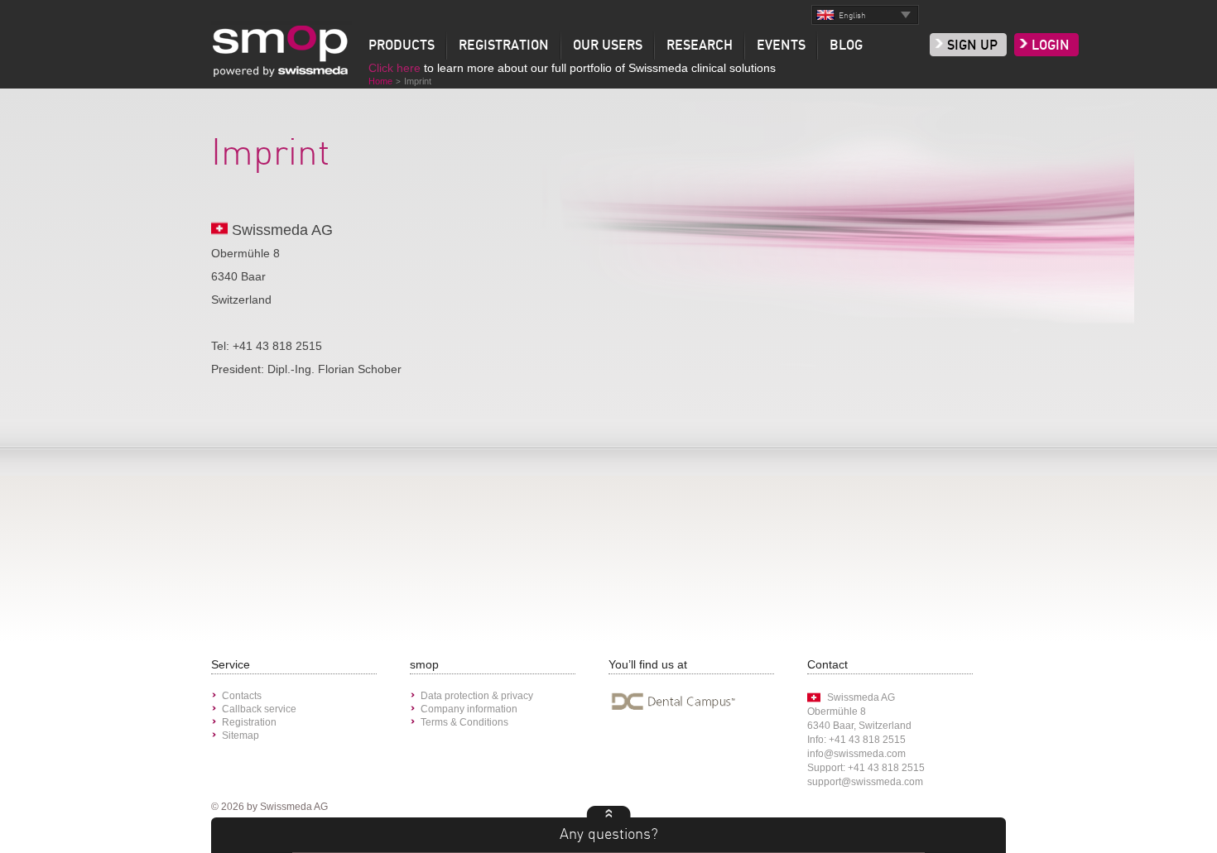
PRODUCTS (401, 45)
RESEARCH (699, 45)
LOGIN (1051, 45)
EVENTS (781, 45)
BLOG (846, 45)
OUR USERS (607, 45)
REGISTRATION (504, 45)
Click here (394, 67)
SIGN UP (972, 45)
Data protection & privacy (477, 696)
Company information (469, 709)
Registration (249, 722)
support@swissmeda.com (865, 782)
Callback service (259, 709)
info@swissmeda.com (856, 754)
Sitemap (240, 735)
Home (380, 81)
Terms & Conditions (464, 722)
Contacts (242, 696)
